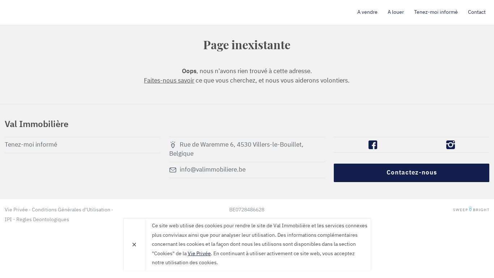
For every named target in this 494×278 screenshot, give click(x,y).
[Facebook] (373, 144)
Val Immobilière (46, 12)
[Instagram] (450, 144)
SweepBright (471, 210)
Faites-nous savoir (169, 81)
